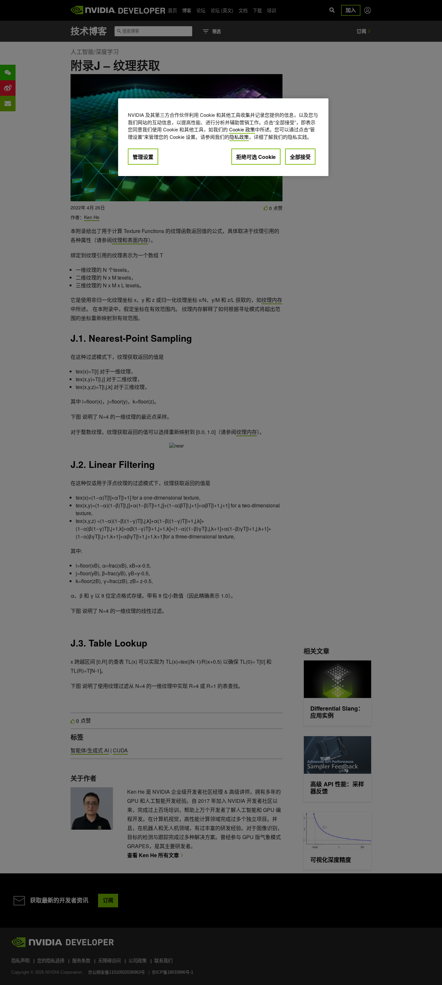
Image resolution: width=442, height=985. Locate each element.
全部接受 (300, 156)
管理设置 (143, 156)
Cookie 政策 (242, 129)
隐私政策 (239, 136)
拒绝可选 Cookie (256, 156)
